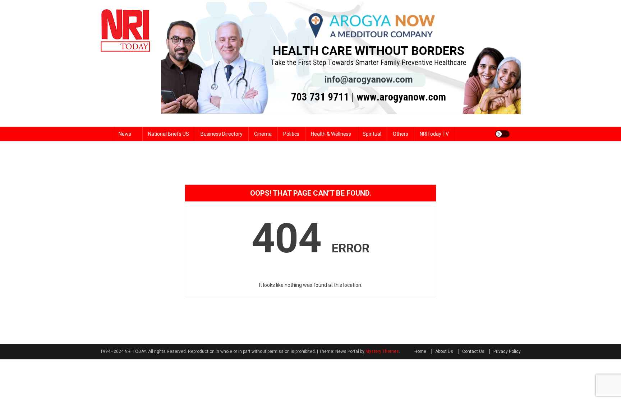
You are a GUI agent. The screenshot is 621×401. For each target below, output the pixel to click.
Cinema (263, 134)
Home (420, 351)
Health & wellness (331, 134)
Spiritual (372, 134)
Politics (291, 134)
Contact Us (473, 351)
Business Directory (222, 134)
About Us (444, 351)
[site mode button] (502, 133)
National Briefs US (168, 134)
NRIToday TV (434, 134)
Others (400, 134)
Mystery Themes (382, 351)
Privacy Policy (507, 351)
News (125, 134)
